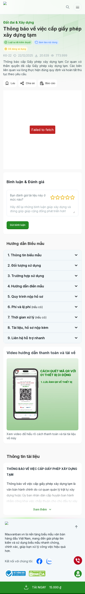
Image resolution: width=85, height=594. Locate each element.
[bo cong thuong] (15, 573)
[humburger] (77, 7)
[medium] (49, 561)
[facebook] (39, 561)
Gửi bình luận (17, 224)
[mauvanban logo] (21, 7)
